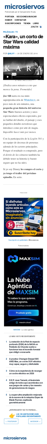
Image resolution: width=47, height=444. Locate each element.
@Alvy (11, 53)
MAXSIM (16, 329)
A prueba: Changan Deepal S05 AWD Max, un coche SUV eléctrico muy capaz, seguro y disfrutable (25, 361)
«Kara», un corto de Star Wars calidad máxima (23, 41)
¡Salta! (34, 26)
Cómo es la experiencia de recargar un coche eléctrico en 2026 (25, 372)
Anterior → (35, 421)
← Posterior (11, 421)
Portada (9, 16)
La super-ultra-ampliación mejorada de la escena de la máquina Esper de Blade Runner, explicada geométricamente (26, 398)
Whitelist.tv (30, 99)
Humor (8, 20)
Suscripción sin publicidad (17, 240)
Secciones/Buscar (27, 16)
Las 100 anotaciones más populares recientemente (28, 415)
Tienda (27, 23)
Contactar (20, 20)
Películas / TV (10, 32)
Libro (36, 23)
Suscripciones (13, 23)
